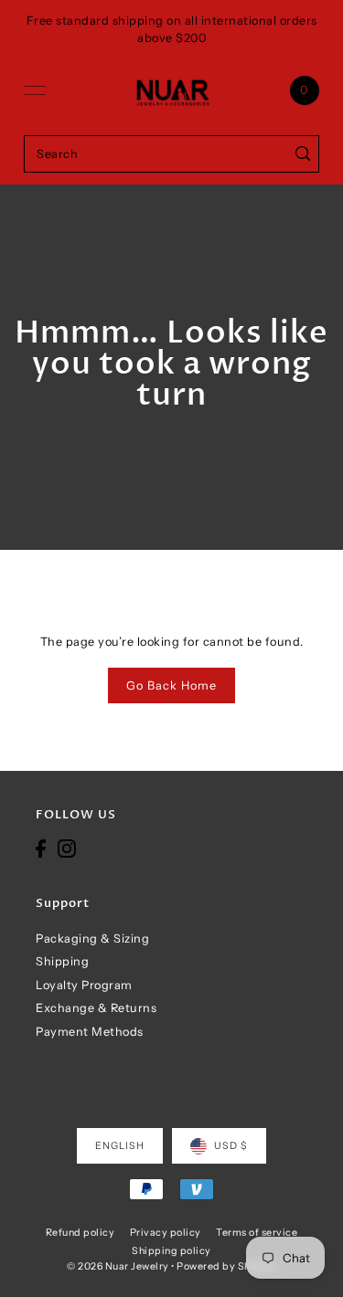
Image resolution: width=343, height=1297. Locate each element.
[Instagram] (67, 848)
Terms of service (256, 1233)
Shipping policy (171, 1251)
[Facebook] (41, 848)
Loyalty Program (84, 985)
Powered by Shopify (226, 1266)
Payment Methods (90, 1032)
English (120, 1146)
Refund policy (80, 1233)
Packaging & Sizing (92, 938)
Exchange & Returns (96, 1008)
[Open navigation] (35, 90)
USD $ (231, 1146)
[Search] (302, 154)
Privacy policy (165, 1233)
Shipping (62, 961)
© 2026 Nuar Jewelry (118, 1266)
